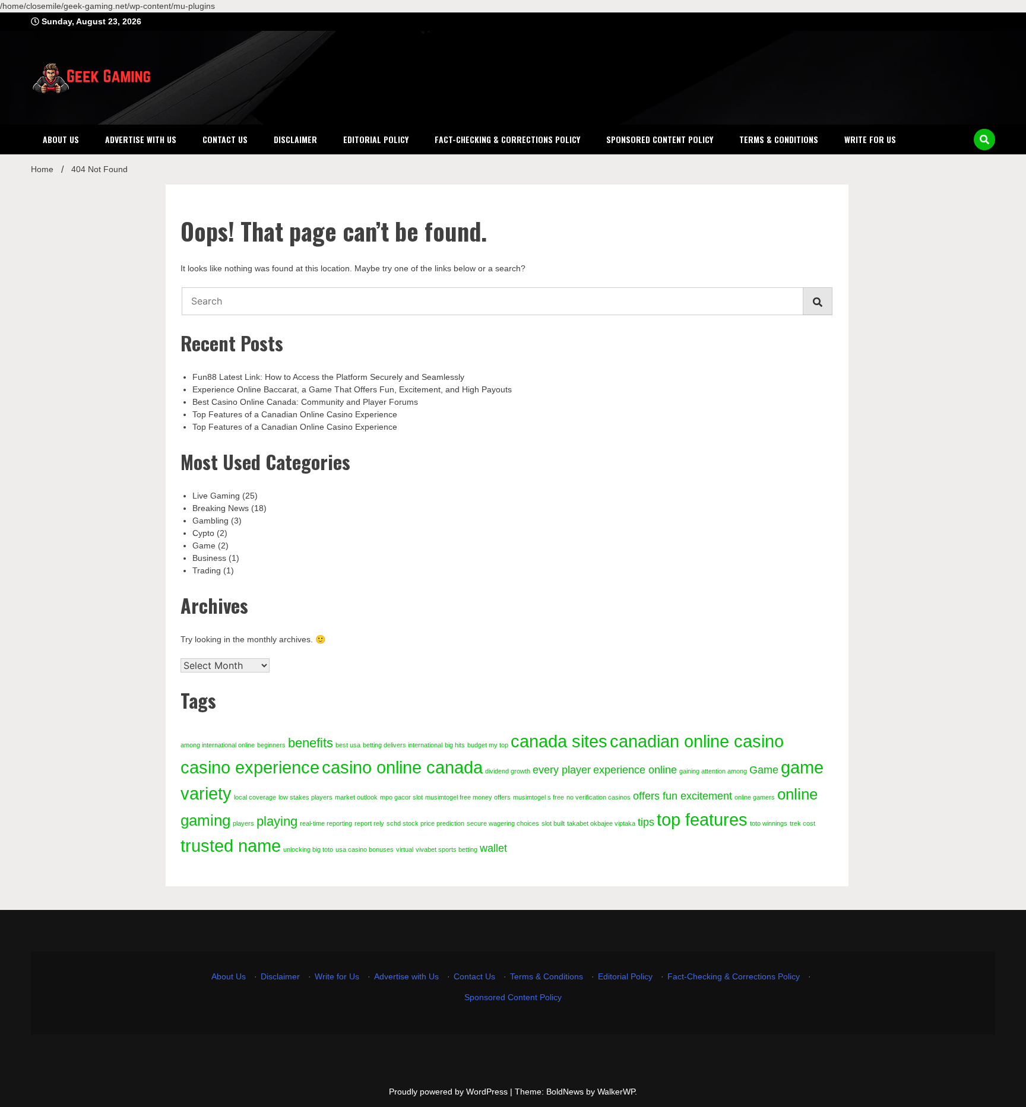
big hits (455, 744)
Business (209, 558)
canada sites (559, 741)
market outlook (356, 797)
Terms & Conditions (778, 139)
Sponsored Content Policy (659, 139)
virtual (404, 849)
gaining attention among (713, 771)
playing (276, 821)
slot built (553, 823)
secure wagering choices (503, 823)
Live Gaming (216, 495)
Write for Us (870, 139)
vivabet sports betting (446, 849)
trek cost (802, 823)
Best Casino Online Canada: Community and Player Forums (305, 402)
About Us (61, 139)
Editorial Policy (375, 139)
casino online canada (402, 767)
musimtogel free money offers (468, 797)
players (243, 823)
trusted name (230, 845)
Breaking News (220, 508)
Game (204, 545)
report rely (369, 823)
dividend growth (507, 771)
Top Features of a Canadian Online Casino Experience (294, 414)
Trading (206, 570)
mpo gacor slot (401, 797)
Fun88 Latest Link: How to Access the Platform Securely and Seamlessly (328, 377)
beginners (271, 744)
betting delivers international (402, 744)
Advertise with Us (140, 139)
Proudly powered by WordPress (449, 1091)
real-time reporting (326, 823)
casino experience (249, 767)
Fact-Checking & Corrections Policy (507, 139)
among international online (217, 744)
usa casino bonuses (364, 849)
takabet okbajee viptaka (601, 823)
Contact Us (225, 139)
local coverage (255, 797)
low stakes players (305, 797)
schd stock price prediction (425, 823)
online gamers (754, 797)
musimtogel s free (538, 797)
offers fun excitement (682, 796)
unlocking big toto (308, 849)
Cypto (203, 533)
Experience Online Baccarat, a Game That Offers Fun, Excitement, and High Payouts (352, 389)
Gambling (210, 520)
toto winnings (768, 823)
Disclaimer (295, 139)
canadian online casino (697, 741)
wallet (493, 848)
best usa (347, 744)
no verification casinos (598, 797)
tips (646, 822)
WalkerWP (616, 1091)
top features (702, 819)
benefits (310, 742)
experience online (635, 770)
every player (562, 770)
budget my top (487, 744)
